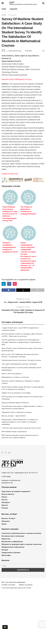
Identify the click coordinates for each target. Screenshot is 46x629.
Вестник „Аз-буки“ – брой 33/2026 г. (14, 416)
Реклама (5, 508)
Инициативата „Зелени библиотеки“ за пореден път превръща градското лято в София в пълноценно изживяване (20, 422)
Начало (4, 15)
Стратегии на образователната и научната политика (21, 533)
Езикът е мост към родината (12, 373)
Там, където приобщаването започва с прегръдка (19, 364)
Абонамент (6, 502)
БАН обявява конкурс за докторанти (14, 431)
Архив (4, 524)
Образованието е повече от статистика (15, 377)
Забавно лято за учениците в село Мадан (16, 393)
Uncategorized (12, 15)
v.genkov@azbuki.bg (14, 51)
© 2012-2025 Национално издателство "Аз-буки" (16, 588)
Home (4, 9)
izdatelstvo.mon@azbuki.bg (11, 480)
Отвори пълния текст (10, 174)
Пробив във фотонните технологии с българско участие (21, 360)
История (5, 550)
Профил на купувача (25, 585)
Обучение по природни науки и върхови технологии (22, 544)
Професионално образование (13, 547)
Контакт (4, 499)
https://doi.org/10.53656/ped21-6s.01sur (17, 79)
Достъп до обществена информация (13, 582)
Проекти (5, 505)
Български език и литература (13, 536)
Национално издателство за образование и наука (23, 4)
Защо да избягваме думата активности (15, 402)
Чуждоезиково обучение (11, 552)
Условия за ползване (8, 585)
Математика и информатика (12, 541)
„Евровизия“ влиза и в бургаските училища (17, 412)
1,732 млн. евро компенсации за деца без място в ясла (21, 428)
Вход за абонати (8, 494)
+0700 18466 (6, 476)
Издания (13, 9)
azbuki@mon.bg (7, 483)
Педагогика (6, 539)
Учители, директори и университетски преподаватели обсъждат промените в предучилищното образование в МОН (21, 342)
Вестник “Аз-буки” (9, 518)
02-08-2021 (28, 51)
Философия (6, 555)
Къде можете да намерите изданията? (16, 491)
